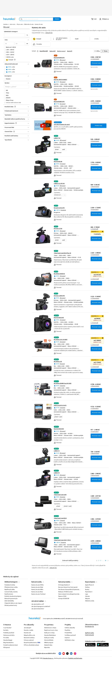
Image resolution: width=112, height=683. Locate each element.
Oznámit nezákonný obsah (10, 645)
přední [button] (57, 149)
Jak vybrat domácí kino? (37, 609)
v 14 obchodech (95, 543)
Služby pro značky (49, 638)
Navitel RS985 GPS (59, 102)
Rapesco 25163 (62, 596)
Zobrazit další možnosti (12, 102)
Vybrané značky (36, 582)
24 (105, 561)
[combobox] (36, 19)
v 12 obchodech (95, 298)
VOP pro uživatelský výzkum (31, 645)
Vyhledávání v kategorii (11, 32)
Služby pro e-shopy (49, 633)
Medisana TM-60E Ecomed (65, 592)
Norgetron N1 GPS (59, 208)
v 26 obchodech (95, 187)
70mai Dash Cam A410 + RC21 (62, 540)
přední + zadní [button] (58, 417)
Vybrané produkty (64, 582)
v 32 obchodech (95, 141)
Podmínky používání (8, 633)
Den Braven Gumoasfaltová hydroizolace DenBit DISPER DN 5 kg (69, 589)
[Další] (108, 561)
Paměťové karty (8, 594)
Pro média (6, 638)
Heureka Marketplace (50, 635)
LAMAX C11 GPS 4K (59, 183)
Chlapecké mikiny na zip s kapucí (13, 603)
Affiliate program (48, 643)
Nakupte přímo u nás (29, 635)
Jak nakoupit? (27, 628)
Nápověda (47, 647)
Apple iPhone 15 (89, 585)
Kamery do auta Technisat (38, 594)
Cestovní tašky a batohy (11, 592)
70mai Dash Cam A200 (60, 495)
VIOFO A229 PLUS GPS (60, 405)
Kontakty (5, 630)
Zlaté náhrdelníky (9, 601)
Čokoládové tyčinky (9, 585)
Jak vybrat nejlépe (37, 601)
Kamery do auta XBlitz (37, 589)
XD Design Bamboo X (64, 585)
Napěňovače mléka (9, 589)
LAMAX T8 (56, 473)
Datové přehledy (48, 640)
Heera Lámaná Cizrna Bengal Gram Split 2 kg (69, 594)
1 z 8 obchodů (94, 229)
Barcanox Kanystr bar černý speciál (67, 587)
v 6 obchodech (95, 210)
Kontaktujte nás (89, 627)
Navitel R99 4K (58, 161)
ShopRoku (67, 630)
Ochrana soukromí (29, 640)
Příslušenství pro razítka (11, 587)
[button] (14, 35)
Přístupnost (6, 647)
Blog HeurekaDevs (8, 643)
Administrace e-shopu (50, 628)
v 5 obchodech (95, 409)
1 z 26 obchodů (95, 345)
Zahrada (87, 596)
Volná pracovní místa (8, 635)
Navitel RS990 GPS (59, 58)
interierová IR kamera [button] (58, 195)
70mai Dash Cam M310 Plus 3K (62, 253)
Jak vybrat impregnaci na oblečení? (40, 606)
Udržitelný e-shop (69, 640)
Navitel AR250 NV (59, 429)
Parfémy (87, 587)
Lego (86, 594)
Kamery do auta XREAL (37, 585)
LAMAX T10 (57, 138)
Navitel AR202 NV (59, 318)
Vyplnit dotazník (89, 635)
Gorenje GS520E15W (63, 599)
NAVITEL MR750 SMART (60, 80)
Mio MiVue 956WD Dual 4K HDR (62, 383)
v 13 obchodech (95, 255)
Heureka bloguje (7, 640)
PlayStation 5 (88, 592)
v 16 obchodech (95, 498)
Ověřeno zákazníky (70, 628)
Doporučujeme (90, 582)
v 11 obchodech (95, 59)
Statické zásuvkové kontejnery (12, 596)
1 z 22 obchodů (95, 367)
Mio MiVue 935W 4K (59, 274)
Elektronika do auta (29, 24)
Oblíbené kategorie (11, 582)
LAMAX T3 (56, 451)
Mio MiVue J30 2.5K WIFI (60, 340)
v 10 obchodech (95, 81)
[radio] (5, 67)
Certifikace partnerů (70, 635)
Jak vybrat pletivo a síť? (37, 604)
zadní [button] (63, 149)
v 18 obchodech (95, 386)
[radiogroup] (16, 69)
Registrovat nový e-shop (51, 630)
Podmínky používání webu (75, 658)
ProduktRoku (68, 633)
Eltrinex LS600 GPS (59, 296)
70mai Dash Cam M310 (60, 518)
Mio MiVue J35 (58, 362)
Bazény (87, 589)
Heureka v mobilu (28, 630)
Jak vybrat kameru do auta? (62, 124)
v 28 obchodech (95, 454)
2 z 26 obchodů (95, 279)
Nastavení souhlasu (29, 638)
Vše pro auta (20, 24)
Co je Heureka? (7, 628)
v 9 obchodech (95, 164)
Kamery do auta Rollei (37, 587)
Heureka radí (27, 633)
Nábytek (87, 599)
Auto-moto (12, 24)
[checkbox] (5, 47)
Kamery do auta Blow (37, 592)
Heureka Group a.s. (48, 658)
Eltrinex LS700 (58, 229)
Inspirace (67, 638)
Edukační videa (48, 645)
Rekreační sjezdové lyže (11, 599)
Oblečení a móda (89, 601)
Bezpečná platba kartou (30, 643)
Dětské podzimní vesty (10, 605)
